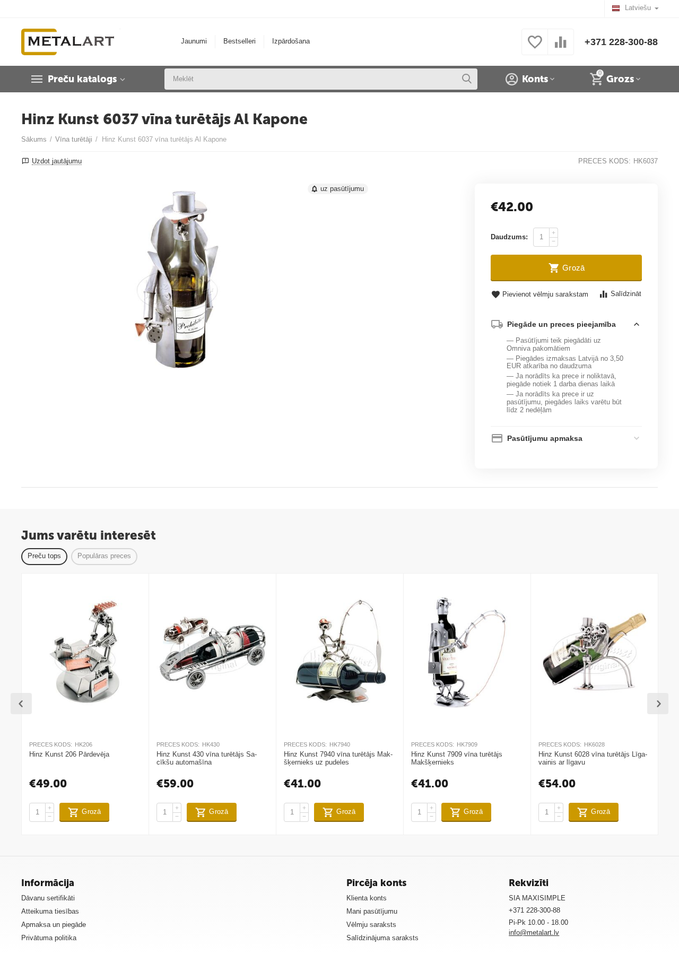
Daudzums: (509, 237)
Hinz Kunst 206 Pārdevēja (69, 754)
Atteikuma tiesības (50, 911)
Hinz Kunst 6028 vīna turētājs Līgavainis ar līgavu (592, 758)
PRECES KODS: (604, 161)
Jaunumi (194, 41)
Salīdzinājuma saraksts (382, 938)
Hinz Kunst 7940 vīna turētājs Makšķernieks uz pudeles (338, 758)
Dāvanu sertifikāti (48, 898)
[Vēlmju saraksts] (534, 48)
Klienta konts (366, 898)
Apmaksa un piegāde (53, 925)
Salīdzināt (626, 294)
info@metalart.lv (534, 932)
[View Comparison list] (560, 48)
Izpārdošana (291, 41)
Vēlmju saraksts (371, 925)
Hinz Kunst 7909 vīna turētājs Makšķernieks (456, 758)
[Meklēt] (466, 79)
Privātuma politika (48, 938)
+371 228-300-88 (621, 42)
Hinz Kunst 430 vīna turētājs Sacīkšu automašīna (206, 758)
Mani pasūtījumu (371, 911)
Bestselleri (239, 41)
